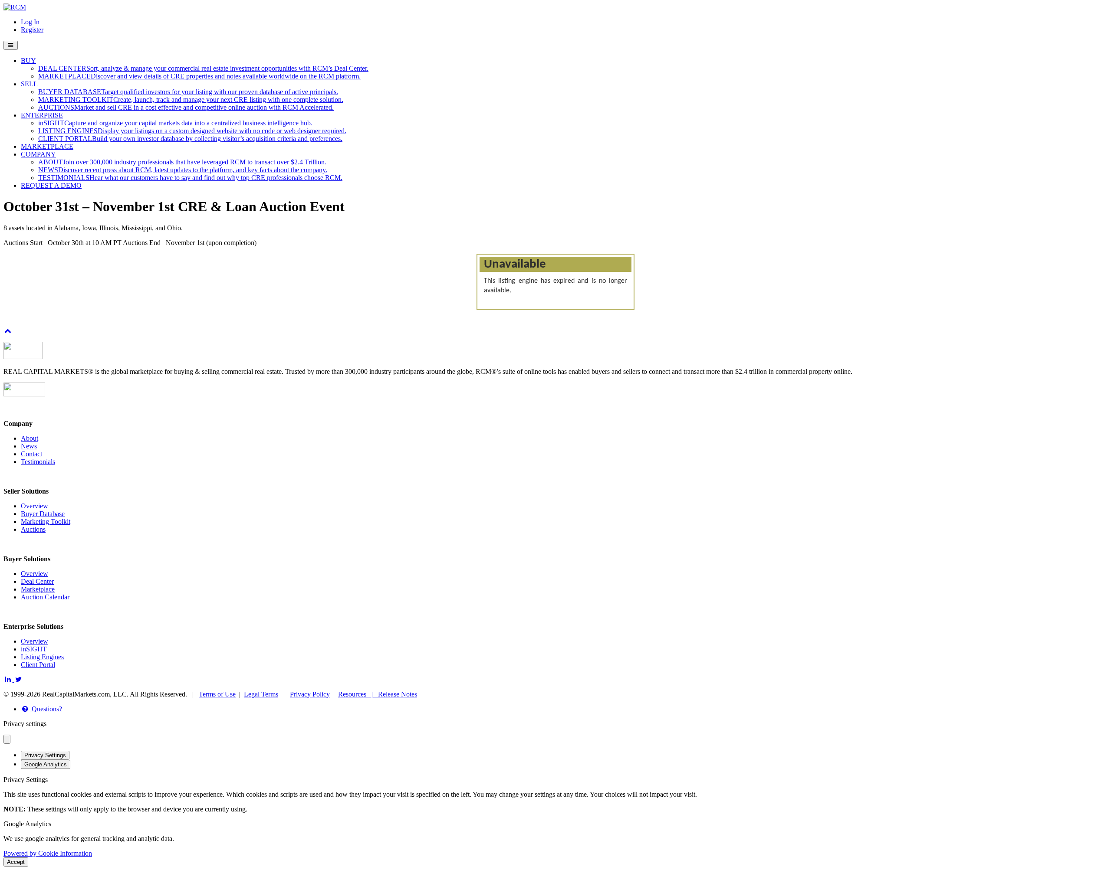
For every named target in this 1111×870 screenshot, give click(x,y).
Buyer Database (43, 513)
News (29, 446)
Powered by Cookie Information (47, 853)
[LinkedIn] (8, 679)
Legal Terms (261, 694)
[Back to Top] (8, 330)
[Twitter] (18, 679)
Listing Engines (42, 657)
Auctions (33, 529)
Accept (16, 862)
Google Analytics (45, 764)
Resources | (358, 694)
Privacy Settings (45, 755)
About (29, 438)
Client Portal (38, 664)
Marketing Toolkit (45, 521)
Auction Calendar (45, 597)
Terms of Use (217, 694)
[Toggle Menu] (10, 45)
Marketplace (38, 589)
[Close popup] (6, 739)
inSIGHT (34, 649)
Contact (31, 454)
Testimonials (38, 461)
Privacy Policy (310, 694)
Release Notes (397, 694)
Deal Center (37, 581)
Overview (34, 506)
